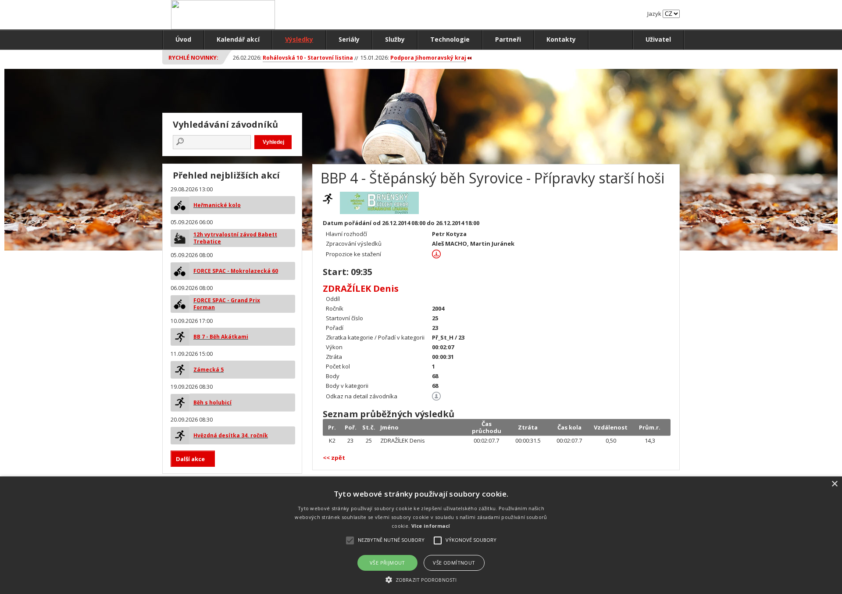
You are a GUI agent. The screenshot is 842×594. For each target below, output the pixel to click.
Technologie (450, 39)
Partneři (508, 39)
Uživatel (658, 39)
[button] (421, 579)
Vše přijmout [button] (387, 562)
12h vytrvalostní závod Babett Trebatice (235, 238)
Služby (395, 39)
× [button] (834, 484)
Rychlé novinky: (193, 57)
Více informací (430, 525)
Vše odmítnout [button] (454, 562)
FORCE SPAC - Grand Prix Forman (226, 304)
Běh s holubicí (212, 402)
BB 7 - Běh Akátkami (220, 336)
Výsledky (299, 39)
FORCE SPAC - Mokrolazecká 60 (235, 271)
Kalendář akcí (238, 39)
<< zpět (334, 458)
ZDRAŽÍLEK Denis (361, 288)
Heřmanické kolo (217, 205)
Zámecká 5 (208, 369)
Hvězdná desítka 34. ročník (230, 435)
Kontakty (561, 39)
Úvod (183, 39)
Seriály (349, 39)
